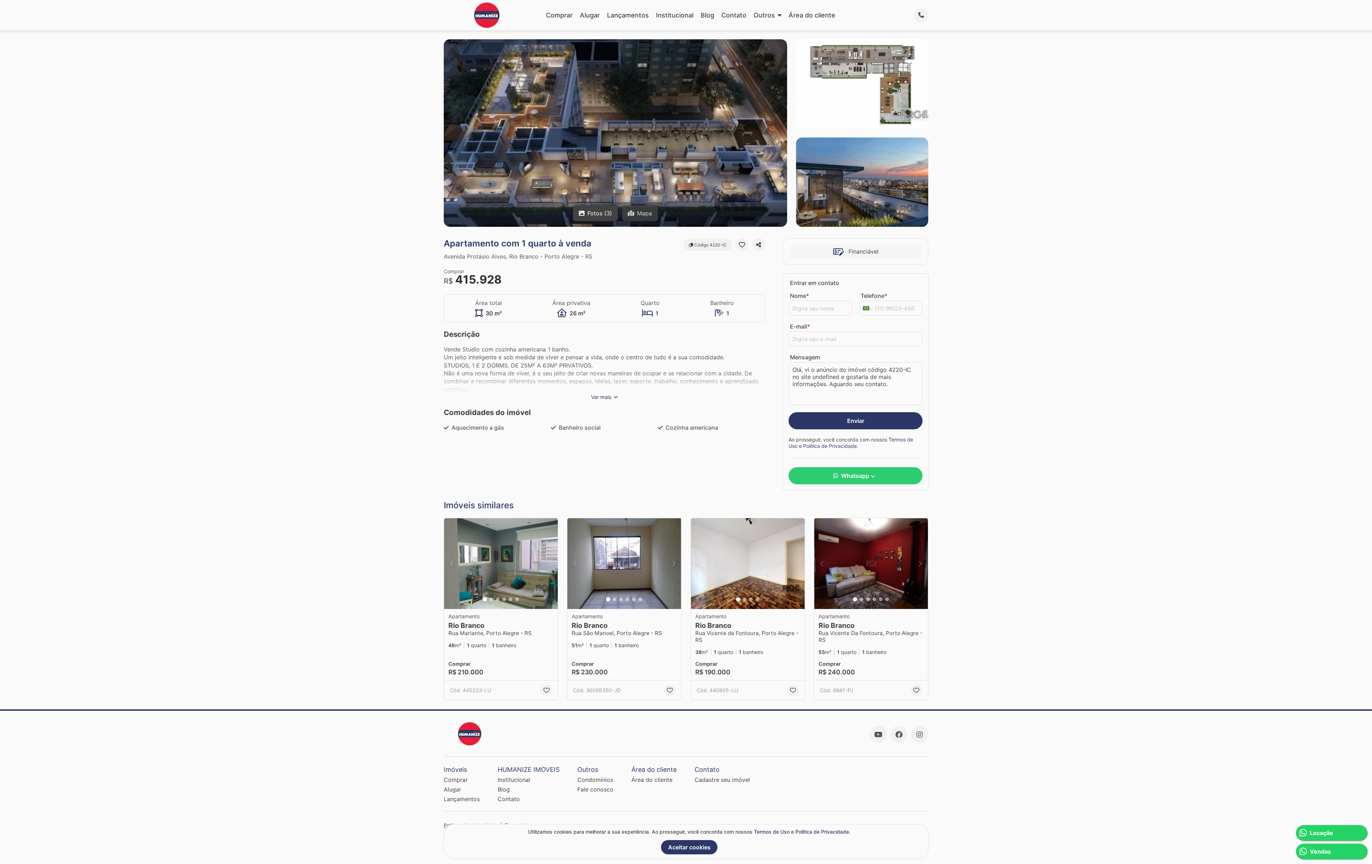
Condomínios (595, 779)
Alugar (590, 15)
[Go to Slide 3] (497, 599)
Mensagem (805, 357)
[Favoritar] (742, 244)
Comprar (559, 15)
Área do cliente (812, 15)
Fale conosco (595, 789)
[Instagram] (919, 734)
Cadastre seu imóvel (722, 779)
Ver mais (601, 397)
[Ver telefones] (921, 15)
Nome (799, 295)
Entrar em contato (814, 282)
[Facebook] (899, 734)
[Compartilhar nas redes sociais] (758, 244)
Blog (707, 15)
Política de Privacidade (830, 446)
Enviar (855, 420)
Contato (733, 15)
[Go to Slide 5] (510, 599)
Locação (1321, 832)
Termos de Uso (772, 832)
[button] (501, 563)
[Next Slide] (550, 563)
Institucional (675, 15)
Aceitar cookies (689, 847)
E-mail (800, 326)
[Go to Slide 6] (517, 599)
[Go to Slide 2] (491, 599)
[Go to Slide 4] (504, 599)
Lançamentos (628, 15)
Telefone (874, 295)
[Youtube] (878, 734)
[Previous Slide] (451, 563)
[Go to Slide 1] (485, 599)
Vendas (1320, 851)
